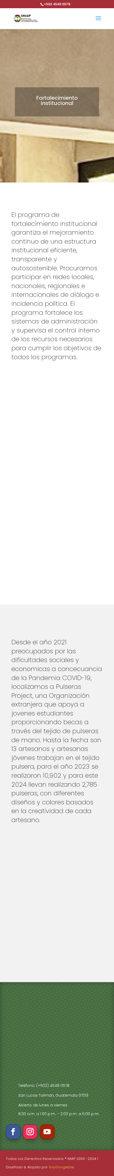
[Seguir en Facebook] (13, 1131)
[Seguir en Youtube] (47, 1131)
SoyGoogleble (61, 1167)
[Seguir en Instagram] (30, 1131)
